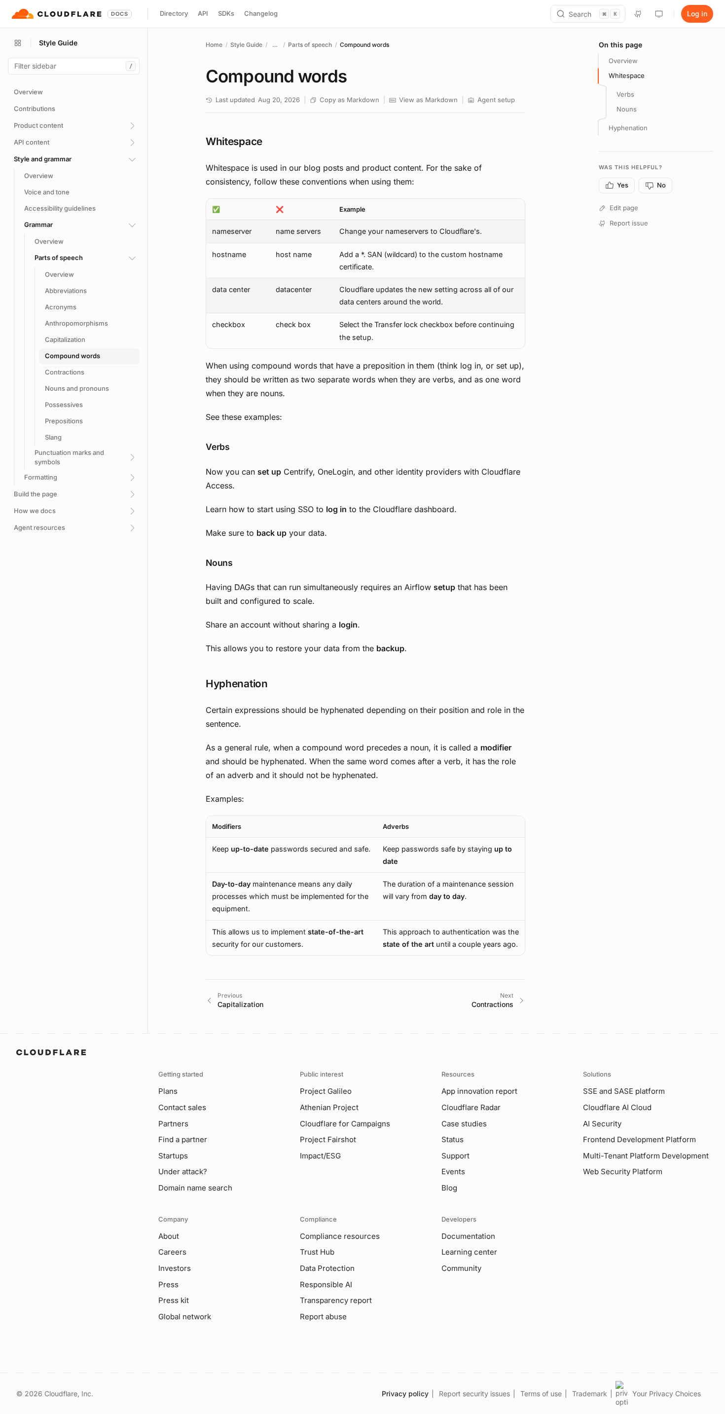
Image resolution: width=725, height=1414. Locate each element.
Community (461, 1268)
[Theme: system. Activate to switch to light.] (659, 14)
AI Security (602, 1123)
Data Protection (327, 1268)
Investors (174, 1268)
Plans (168, 1091)
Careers (172, 1252)
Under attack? (182, 1171)
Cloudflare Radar (471, 1107)
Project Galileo (326, 1091)
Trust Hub (317, 1252)
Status (452, 1139)
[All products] (18, 43)
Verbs (625, 94)
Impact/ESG (320, 1155)
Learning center (469, 1252)
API (203, 13)
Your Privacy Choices (666, 1393)
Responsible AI (326, 1284)
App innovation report (479, 1091)
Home (214, 44)
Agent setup (496, 100)
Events (453, 1171)
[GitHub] (638, 14)
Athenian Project (329, 1107)
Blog (449, 1187)
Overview (623, 61)
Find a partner (182, 1139)
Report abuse (323, 1316)
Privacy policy (405, 1393)
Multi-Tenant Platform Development (646, 1155)
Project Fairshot (328, 1139)
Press (168, 1284)
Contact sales (182, 1107)
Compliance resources (340, 1236)
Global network (184, 1316)
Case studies (464, 1123)
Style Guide (246, 44)
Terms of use (541, 1393)
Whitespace (627, 75)
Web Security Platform (622, 1171)
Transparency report (336, 1300)
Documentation (468, 1236)
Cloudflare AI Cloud (617, 1107)
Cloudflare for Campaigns (345, 1123)
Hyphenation (628, 128)
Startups (173, 1155)
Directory (174, 13)
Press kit (173, 1300)
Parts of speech (310, 44)
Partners (173, 1123)
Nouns (626, 109)
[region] (365, 273)
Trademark (589, 1393)
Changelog (261, 13)
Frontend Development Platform (639, 1139)
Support (455, 1155)
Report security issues (474, 1393)
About (168, 1236)
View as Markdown (428, 100)
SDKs (226, 13)
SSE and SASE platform (624, 1091)
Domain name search (195, 1187)
